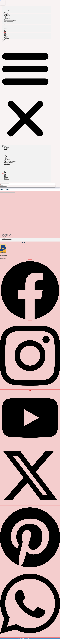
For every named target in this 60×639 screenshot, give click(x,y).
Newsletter (4, 236)
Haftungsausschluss (7, 10)
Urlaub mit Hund (6, 38)
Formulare (5, 34)
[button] (25, 93)
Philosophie (5, 7)
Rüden (5, 16)
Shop (3, 41)
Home (3, 3)
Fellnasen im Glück (7, 163)
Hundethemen (6, 36)
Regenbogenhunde (7, 164)
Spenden (5, 31)
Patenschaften (6, 29)
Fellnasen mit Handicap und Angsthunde (10, 20)
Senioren (5, 19)
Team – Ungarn (6, 148)
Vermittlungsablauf (6, 14)
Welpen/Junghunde (7, 15)
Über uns (4, 4)
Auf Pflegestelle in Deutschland (8, 21)
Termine (5, 33)
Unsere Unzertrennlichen (7, 18)
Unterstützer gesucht (7, 27)
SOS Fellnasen (6, 28)
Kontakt (5, 12)
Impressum (4, 238)
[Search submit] (0, 184)
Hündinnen (5, 17)
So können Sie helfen (7, 24)
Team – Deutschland (7, 147)
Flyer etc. (5, 37)
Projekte (5, 8)
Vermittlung (5, 13)
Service (4, 32)
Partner (5, 35)
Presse (5, 9)
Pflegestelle (5, 30)
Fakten (5, 11)
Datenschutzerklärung (6, 239)
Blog (3, 40)
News (3, 39)
